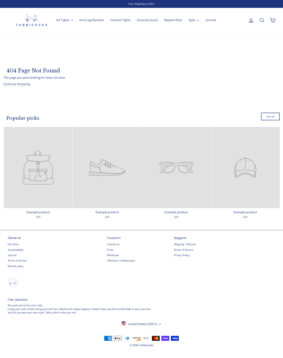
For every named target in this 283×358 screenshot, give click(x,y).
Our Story (13, 244)
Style (192, 20)
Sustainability (15, 250)
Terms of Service (17, 260)
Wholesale (113, 255)
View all (270, 116)
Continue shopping (16, 84)
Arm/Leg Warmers (91, 20)
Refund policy (16, 266)
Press (110, 250)
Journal (210, 20)
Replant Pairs (173, 20)
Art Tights (63, 20)
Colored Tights (120, 20)
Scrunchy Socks (147, 20)
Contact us (113, 244)
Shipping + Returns (185, 244)
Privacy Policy (182, 255)
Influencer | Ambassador (121, 260)
